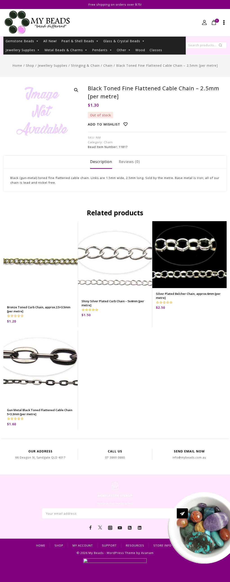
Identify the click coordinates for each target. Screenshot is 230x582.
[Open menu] (224, 22)
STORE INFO (162, 545)
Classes (156, 50)
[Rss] (130, 527)
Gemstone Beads (20, 41)
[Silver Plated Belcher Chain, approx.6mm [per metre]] (189, 254)
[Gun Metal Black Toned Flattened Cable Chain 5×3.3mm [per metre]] (40, 367)
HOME (40, 545)
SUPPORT (109, 545)
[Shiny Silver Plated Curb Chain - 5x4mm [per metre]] (115, 258)
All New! (50, 41)
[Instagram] (110, 527)
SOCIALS (187, 545)
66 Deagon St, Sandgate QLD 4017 (40, 457)
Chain (108, 142)
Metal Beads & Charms (63, 50)
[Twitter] (100, 527)
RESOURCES (135, 545)
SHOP (59, 545)
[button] (76, 90)
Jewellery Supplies (20, 50)
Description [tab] (101, 161)
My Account (83, 545)
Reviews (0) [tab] (129, 161)
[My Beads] (37, 22)
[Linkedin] (139, 527)
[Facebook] (90, 527)
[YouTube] (120, 527)
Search (222, 46)
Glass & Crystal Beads (121, 41)
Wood (140, 50)
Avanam (147, 553)
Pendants (100, 50)
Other (121, 50)
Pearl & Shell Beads (77, 41)
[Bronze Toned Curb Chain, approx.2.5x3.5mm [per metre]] (40, 261)
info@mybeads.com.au (189, 457)
